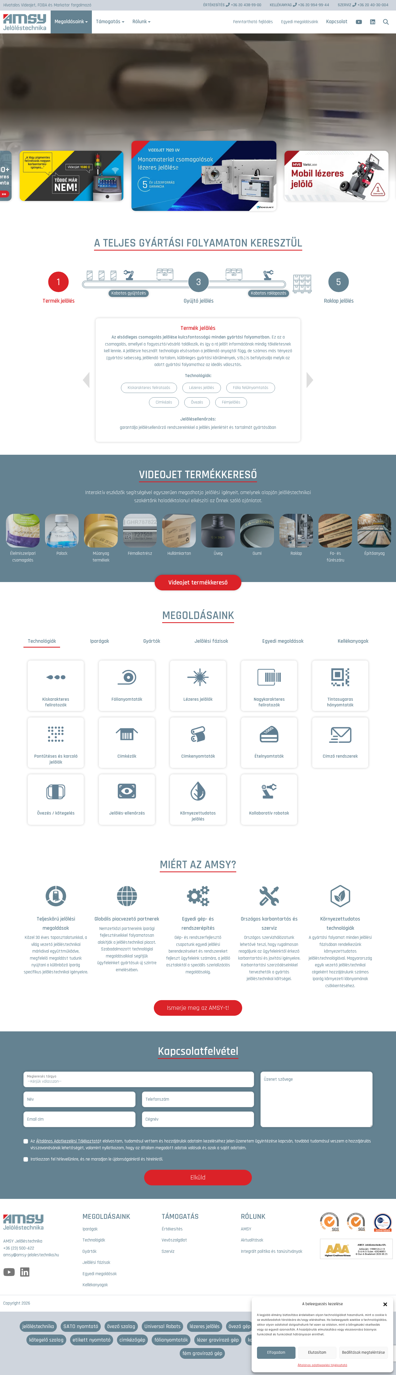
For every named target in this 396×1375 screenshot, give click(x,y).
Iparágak (90, 1229)
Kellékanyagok (95, 1285)
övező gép (240, 1326)
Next (310, 380)
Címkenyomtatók (198, 756)
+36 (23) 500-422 (18, 1248)
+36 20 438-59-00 (232, 5)
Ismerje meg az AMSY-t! (198, 1008)
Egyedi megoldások (99, 1274)
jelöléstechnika (38, 1326)
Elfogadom (276, 1352)
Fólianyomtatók (127, 699)
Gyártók (89, 1251)
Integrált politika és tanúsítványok (271, 1251)
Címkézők (126, 756)
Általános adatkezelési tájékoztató (322, 1365)
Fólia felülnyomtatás (250, 388)
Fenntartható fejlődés (253, 22)
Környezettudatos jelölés (198, 816)
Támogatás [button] (108, 21)
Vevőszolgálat (174, 1240)
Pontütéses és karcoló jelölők (56, 759)
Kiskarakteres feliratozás (149, 388)
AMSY (246, 1229)
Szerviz (168, 1251)
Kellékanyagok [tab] (353, 641)
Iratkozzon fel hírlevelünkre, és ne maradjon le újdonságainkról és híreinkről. (96, 1159)
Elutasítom (317, 1352)
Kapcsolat (337, 21)
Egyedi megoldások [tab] (282, 641)
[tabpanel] (198, 746)
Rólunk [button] (140, 21)
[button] (385, 1304)
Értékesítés (172, 1229)
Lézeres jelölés (201, 388)
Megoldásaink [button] (69, 21)
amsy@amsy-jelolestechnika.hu (31, 1255)
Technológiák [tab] (42, 641)
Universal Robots (162, 1326)
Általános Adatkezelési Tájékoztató (68, 1141)
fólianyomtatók (171, 1339)
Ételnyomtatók (269, 756)
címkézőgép (132, 1339)
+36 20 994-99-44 (299, 5)
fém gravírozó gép (202, 1353)
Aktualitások (252, 1240)
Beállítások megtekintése (363, 1352)
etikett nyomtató (91, 1339)
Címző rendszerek (340, 756)
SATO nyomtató (80, 1326)
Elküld (198, 1178)
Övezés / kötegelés (56, 813)
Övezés (197, 402)
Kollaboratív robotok (269, 813)
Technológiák (93, 1240)
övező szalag (121, 1326)
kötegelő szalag (46, 1339)
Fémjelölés (231, 402)
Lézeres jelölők (198, 699)
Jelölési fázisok (96, 1262)
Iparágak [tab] (99, 641)
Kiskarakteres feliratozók (55, 702)
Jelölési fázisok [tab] (211, 641)
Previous (86, 383)
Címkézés (164, 402)
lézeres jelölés (205, 1326)
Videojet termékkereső (198, 583)
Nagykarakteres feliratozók (269, 702)
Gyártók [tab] (151, 641)
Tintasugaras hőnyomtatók (340, 702)
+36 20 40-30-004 (363, 5)
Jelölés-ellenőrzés (127, 813)
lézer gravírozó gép (218, 1339)
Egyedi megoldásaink (299, 22)
